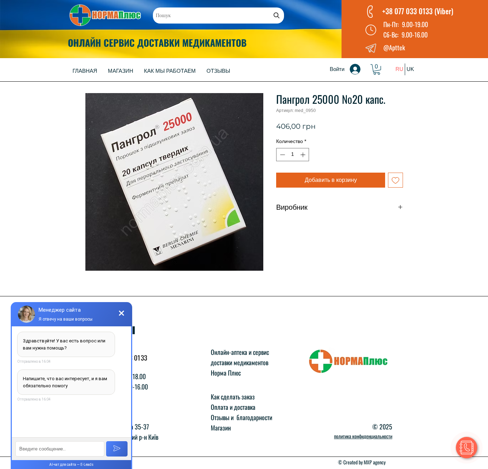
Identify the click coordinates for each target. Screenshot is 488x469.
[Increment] (303, 154)
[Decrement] (281, 154)
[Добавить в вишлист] (395, 180)
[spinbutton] (292, 154)
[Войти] (360, 69)
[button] (376, 69)
